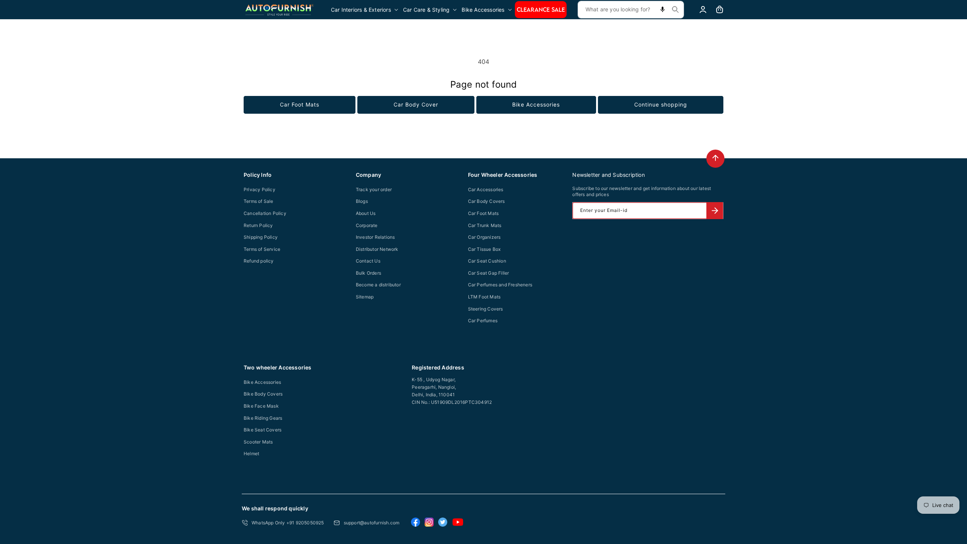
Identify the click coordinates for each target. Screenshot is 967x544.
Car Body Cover (416, 104)
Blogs (362, 201)
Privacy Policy (259, 189)
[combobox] (631, 9)
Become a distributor (378, 284)
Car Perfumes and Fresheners (500, 284)
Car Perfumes (482, 320)
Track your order (374, 189)
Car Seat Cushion (487, 261)
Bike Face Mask (261, 406)
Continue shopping (660, 104)
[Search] (675, 9)
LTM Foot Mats (484, 297)
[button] (365, 9)
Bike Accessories (536, 104)
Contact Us (368, 261)
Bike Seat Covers (262, 430)
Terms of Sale (258, 201)
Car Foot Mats (299, 104)
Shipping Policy (261, 237)
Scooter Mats (258, 442)
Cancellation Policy (265, 213)
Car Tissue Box (484, 249)
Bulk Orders (368, 273)
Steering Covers (485, 309)
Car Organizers (484, 237)
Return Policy (258, 225)
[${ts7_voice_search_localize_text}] (662, 10)
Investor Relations (375, 237)
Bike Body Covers (263, 394)
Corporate (367, 225)
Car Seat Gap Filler (488, 273)
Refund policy (259, 261)
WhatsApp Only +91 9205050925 (288, 522)
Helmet (251, 453)
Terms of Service (262, 249)
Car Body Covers (486, 201)
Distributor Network (377, 249)
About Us (366, 213)
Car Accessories (486, 189)
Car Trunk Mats (485, 225)
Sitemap (365, 297)
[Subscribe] (714, 210)
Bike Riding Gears (263, 418)
